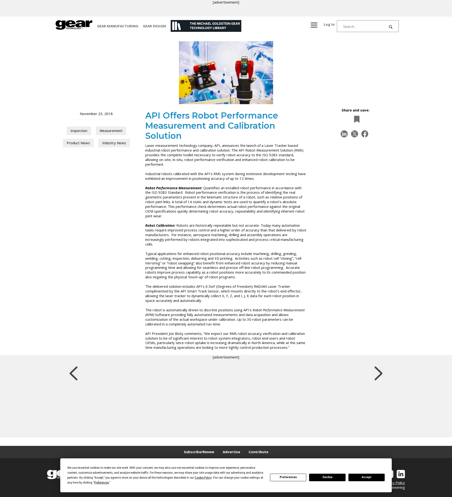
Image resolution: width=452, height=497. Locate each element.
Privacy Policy (394, 482)
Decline (327, 477)
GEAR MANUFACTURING (117, 26)
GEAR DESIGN (154, 26)
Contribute (258, 451)
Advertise (231, 451)
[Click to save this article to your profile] (355, 119)
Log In (329, 24)
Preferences (288, 477)
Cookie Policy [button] (203, 477)
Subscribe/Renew (199, 451)
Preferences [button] (101, 482)
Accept (366, 477)
